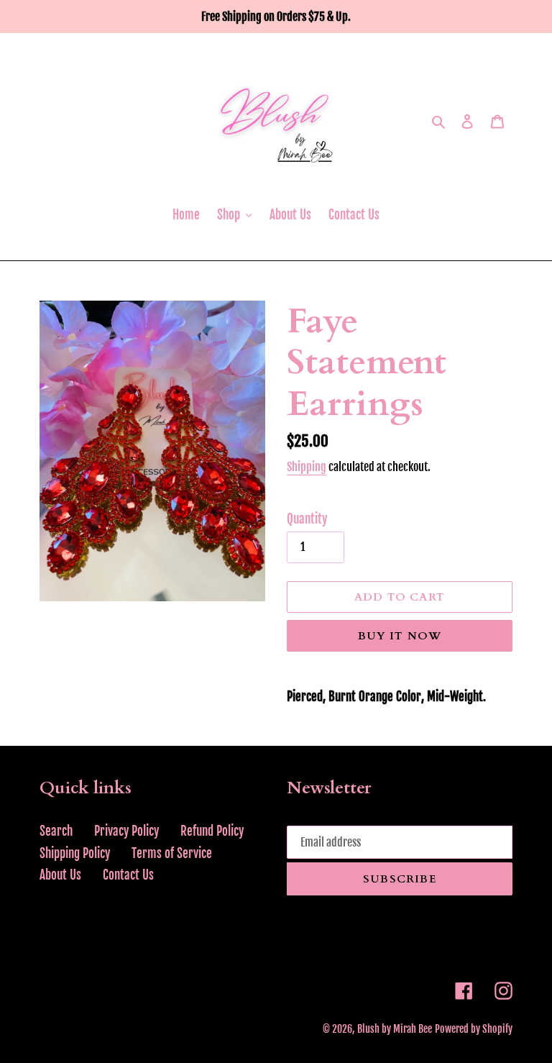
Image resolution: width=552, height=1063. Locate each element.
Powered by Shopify (473, 1029)
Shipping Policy (75, 853)
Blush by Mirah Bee (394, 1029)
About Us (60, 874)
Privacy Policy (126, 831)
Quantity (307, 518)
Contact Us (128, 874)
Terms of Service (172, 853)
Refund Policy (212, 831)
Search (56, 831)
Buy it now (400, 636)
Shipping (306, 467)
